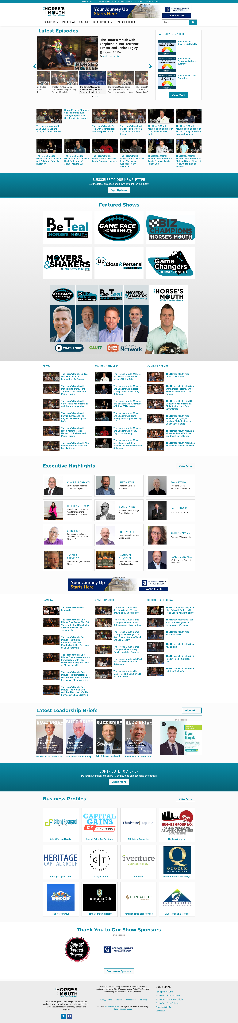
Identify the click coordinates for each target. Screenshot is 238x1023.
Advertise (124, 2)
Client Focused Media (123, 1009)
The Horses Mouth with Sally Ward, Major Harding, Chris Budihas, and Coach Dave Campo (180, 390)
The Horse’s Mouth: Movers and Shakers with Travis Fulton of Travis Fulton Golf (160, 160)
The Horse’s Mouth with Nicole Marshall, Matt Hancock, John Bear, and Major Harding (73, 432)
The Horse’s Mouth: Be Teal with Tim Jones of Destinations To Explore (74, 377)
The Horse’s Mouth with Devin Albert (72, 609)
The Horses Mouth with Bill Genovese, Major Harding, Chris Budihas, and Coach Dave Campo (179, 405)
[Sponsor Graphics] (118, 962)
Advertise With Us (163, 1007)
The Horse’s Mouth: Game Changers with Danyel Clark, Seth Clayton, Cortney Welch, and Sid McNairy (127, 636)
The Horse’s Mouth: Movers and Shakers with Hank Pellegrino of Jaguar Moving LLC (76, 160)
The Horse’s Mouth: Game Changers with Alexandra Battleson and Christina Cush (127, 622)
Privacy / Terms (105, 1000)
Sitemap (143, 1000)
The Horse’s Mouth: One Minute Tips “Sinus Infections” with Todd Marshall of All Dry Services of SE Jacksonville (75, 642)
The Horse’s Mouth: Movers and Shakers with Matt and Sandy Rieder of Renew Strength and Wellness (188, 161)
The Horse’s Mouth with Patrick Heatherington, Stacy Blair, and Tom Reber (131, 130)
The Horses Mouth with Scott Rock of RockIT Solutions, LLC (180, 659)
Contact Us (160, 1011)
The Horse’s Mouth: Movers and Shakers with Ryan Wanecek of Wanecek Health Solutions (132, 161)
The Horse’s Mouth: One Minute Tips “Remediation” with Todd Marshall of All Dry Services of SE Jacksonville (75, 676)
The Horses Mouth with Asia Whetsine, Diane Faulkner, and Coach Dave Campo (180, 433)
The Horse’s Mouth (112, 1006)
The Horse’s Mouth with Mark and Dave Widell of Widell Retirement (127, 662)
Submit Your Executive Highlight (169, 999)
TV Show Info (87, 2)
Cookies (119, 1000)
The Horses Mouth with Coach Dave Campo (177, 375)
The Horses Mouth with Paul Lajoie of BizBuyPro (180, 669)
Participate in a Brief (164, 992)
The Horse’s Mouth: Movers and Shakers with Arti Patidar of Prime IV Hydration (48, 160)
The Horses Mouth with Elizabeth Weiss (177, 633)
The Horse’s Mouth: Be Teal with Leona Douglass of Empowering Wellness (179, 622)
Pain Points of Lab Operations (187, 77)
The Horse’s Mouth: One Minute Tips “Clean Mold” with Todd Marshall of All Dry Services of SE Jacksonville (75, 691)
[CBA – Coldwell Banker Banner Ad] (141, 17)
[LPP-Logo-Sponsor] (77, 962)
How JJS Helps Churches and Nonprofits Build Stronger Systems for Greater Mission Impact (76, 114)
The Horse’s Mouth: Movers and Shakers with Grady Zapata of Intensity (104, 158)
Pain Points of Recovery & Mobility (187, 42)
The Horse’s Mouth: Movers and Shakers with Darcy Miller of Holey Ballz (160, 130)
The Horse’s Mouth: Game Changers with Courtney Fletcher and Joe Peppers (126, 649)
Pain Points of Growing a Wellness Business (187, 61)
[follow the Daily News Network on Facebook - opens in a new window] (69, 1016)
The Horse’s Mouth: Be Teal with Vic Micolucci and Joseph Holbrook (103, 129)
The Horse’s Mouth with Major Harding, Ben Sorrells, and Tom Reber (127, 674)
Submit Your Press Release (167, 1003)
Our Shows (49, 22)
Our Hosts (84, 22)
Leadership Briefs (125, 22)
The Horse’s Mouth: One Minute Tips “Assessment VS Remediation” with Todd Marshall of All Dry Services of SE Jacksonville (75, 660)
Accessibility (131, 1000)
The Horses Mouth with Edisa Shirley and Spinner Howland (180, 444)
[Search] (193, 22)
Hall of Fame (69, 22)
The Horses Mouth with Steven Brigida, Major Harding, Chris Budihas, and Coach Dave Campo (179, 420)
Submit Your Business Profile (168, 996)
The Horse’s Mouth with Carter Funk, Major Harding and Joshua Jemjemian (74, 404)
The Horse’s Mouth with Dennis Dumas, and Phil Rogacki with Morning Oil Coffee (73, 417)
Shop (140, 2)
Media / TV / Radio (111, 56)
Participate (104, 2)
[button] (36, 66)
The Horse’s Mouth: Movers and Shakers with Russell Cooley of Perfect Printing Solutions (188, 130)
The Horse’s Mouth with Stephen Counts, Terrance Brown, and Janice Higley (119, 44)
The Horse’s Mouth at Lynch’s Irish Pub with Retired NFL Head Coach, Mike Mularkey (180, 610)
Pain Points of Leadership (49, 756)
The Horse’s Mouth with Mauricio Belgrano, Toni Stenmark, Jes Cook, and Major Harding (73, 390)
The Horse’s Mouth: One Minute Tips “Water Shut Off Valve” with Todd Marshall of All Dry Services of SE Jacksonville (75, 625)
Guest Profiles (101, 22)
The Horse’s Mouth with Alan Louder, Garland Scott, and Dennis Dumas (48, 129)
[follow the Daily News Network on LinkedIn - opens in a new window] (63, 1016)
